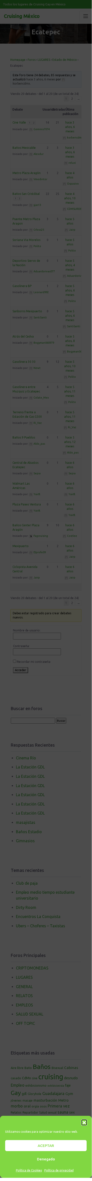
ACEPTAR (46, 1145)
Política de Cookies (29, 1170)
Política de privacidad (59, 1170)
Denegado (46, 1159)
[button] (84, 1122)
